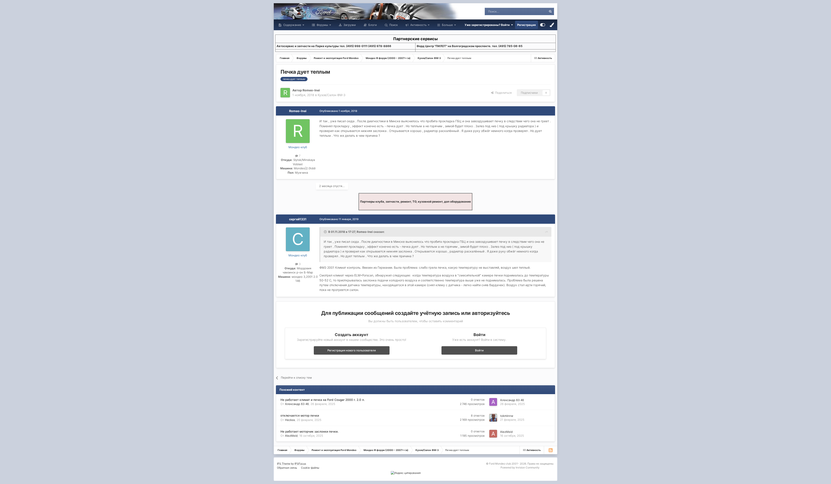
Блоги (372, 25)
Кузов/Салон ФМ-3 (331, 95)
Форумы (322, 25)
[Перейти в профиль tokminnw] (493, 418)
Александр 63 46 (297, 404)
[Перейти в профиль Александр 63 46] (493, 402)
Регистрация (526, 25)
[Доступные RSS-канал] (550, 450)
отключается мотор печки (299, 415)
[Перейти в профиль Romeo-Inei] (285, 92)
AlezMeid (291, 435)
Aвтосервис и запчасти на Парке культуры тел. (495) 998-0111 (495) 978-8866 (334, 46)
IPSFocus (300, 463)
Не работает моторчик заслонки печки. (309, 431)
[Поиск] (550, 11)
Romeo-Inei (311, 90)
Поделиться (502, 92)
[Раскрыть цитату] (326, 231)
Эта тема (535, 11)
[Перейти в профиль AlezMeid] (493, 434)
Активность (418, 25)
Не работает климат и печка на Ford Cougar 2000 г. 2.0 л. (322, 399)
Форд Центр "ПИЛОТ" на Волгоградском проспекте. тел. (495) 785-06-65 (469, 46)
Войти (479, 350)
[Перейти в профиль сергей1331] (298, 239)
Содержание (291, 25)
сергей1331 (297, 219)
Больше (447, 25)
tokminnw (506, 415)
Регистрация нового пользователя (351, 350)
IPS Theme (283, 463)
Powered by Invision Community (520, 467)
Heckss (290, 420)
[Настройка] (542, 25)
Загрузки (349, 25)
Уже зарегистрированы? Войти (488, 25)
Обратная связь (287, 467)
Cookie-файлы (310, 467)
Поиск (393, 25)
